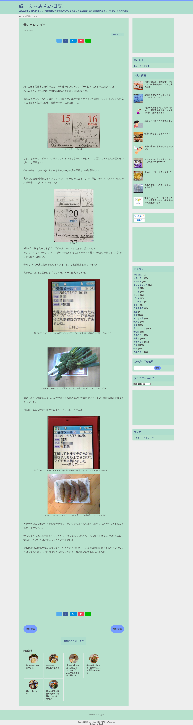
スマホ (137, 291)
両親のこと (117, 34)
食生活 (137, 338)
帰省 (136, 315)
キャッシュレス (141, 285)
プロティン (139, 301)
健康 (136, 325)
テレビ (137, 295)
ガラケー (138, 281)
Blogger (101, 715)
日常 (136, 345)
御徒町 (137, 332)
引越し (137, 305)
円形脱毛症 (139, 308)
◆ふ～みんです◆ (142, 66)
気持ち (137, 322)
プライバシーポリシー (144, 438)
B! (73, 40)
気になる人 (139, 318)
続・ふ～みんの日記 (40, 6)
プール (137, 298)
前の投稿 (117, 629)
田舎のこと (139, 342)
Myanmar (138, 275)
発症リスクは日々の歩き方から (158, 121)
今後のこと (139, 335)
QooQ (101, 724)
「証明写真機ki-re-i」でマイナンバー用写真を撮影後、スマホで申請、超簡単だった (158, 110)
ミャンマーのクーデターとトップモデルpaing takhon (158, 160)
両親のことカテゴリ (74, 641)
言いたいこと (140, 328)
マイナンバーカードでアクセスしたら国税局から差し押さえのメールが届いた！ (158, 200)
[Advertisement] (74, 64)
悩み (136, 348)
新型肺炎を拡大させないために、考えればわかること (157, 96)
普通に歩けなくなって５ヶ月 (157, 133)
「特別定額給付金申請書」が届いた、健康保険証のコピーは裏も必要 (158, 84)
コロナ (137, 288)
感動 (136, 312)
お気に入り (139, 278)
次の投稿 (30, 629)
